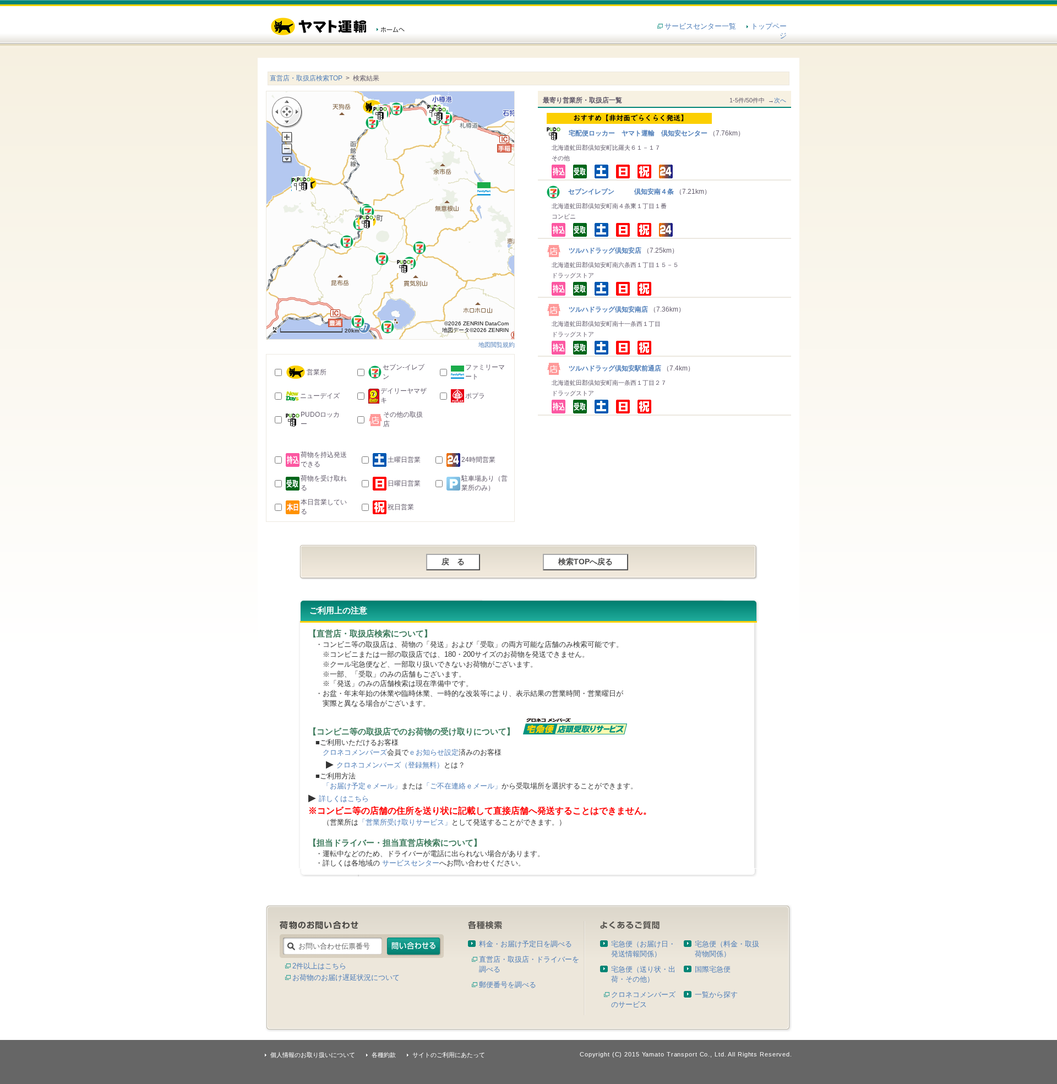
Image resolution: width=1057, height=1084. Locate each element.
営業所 (316, 372)
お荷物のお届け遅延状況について (346, 977)
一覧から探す (716, 994)
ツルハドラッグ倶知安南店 (605, 309)
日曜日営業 (404, 483)
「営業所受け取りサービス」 (404, 822)
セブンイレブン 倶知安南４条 (617, 191)
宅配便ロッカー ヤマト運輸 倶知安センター (634, 133)
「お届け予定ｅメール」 (362, 786)
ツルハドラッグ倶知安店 (601, 250)
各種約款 (384, 1055)
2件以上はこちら (319, 966)
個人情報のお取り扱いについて (312, 1055)
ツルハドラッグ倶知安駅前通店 (611, 368)
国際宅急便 (713, 969)
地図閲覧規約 (496, 344)
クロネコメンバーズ (355, 752)
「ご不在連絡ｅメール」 (462, 786)
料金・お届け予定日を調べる (525, 944)
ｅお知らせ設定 (433, 752)
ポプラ (475, 396)
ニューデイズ (320, 396)
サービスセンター (410, 863)
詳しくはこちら (344, 798)
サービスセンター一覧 (700, 26)
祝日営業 (401, 507)
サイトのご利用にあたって (448, 1055)
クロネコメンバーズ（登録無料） (390, 765)
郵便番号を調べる (507, 984)
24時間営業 (478, 460)
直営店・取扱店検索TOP (306, 78)
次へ (780, 100)
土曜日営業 (404, 460)
